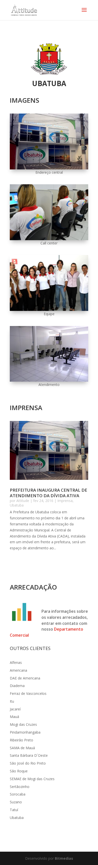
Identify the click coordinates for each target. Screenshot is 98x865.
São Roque (19, 771)
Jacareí (15, 709)
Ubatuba (17, 505)
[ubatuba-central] (49, 168)
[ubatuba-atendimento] (49, 380)
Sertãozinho (19, 786)
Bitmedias (64, 858)
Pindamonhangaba (25, 732)
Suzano (16, 802)
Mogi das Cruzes (23, 724)
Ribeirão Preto (21, 740)
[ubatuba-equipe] (49, 309)
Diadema (17, 685)
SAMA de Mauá (22, 747)
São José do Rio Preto (28, 763)
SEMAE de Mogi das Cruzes (32, 778)
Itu (12, 701)
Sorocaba (17, 794)
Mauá (14, 716)
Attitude (22, 500)
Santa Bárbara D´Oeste (29, 755)
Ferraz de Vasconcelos (28, 693)
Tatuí (14, 809)
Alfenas (16, 662)
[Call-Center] (49, 238)
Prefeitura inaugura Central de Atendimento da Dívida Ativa (48, 492)
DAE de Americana (25, 678)
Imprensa (65, 500)
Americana (18, 670)
